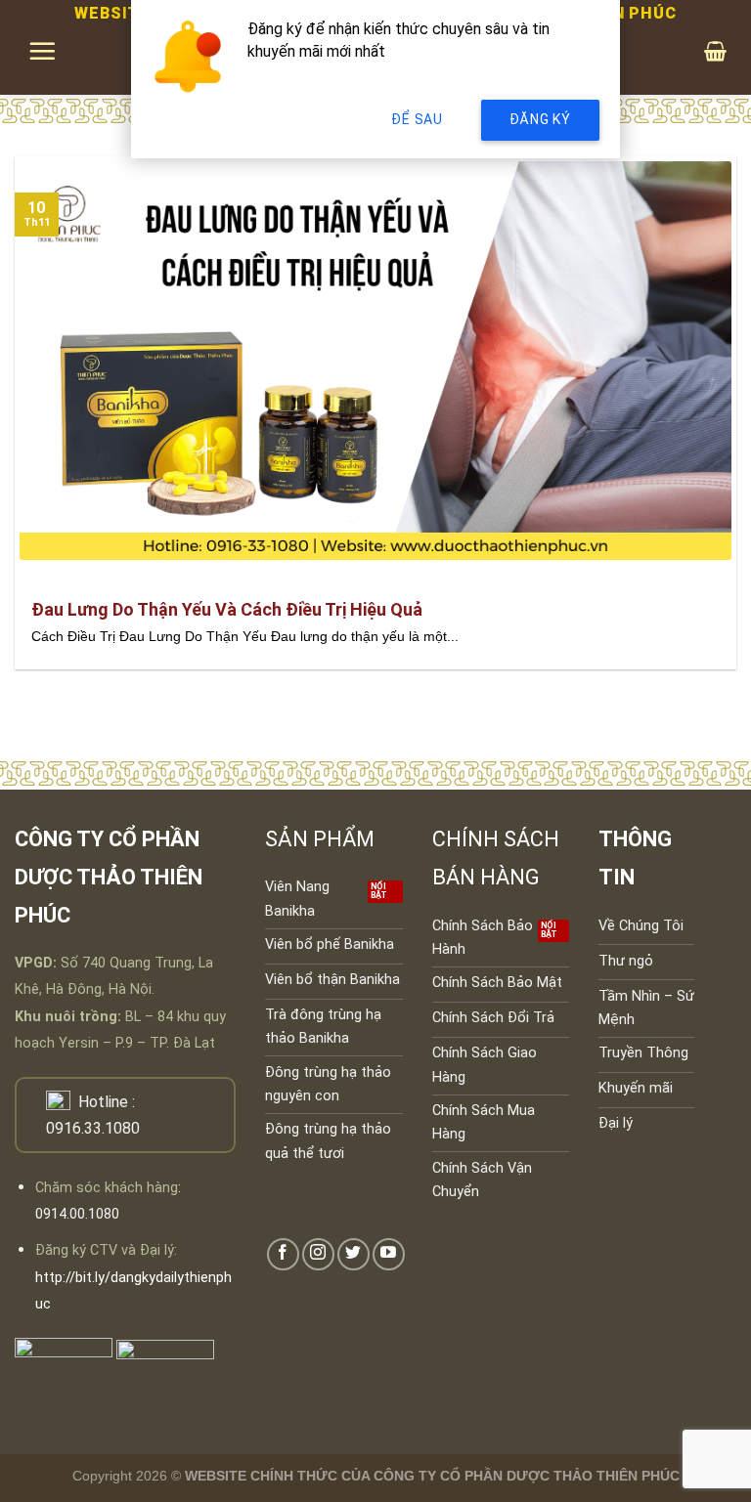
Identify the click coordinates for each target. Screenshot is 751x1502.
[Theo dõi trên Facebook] (283, 1254)
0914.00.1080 (77, 1214)
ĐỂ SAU (416, 119)
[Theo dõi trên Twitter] (353, 1254)
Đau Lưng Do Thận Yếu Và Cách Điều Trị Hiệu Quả (226, 609)
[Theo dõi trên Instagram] (318, 1254)
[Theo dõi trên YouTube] (389, 1254)
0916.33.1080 (93, 1128)
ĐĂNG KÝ (540, 119)
